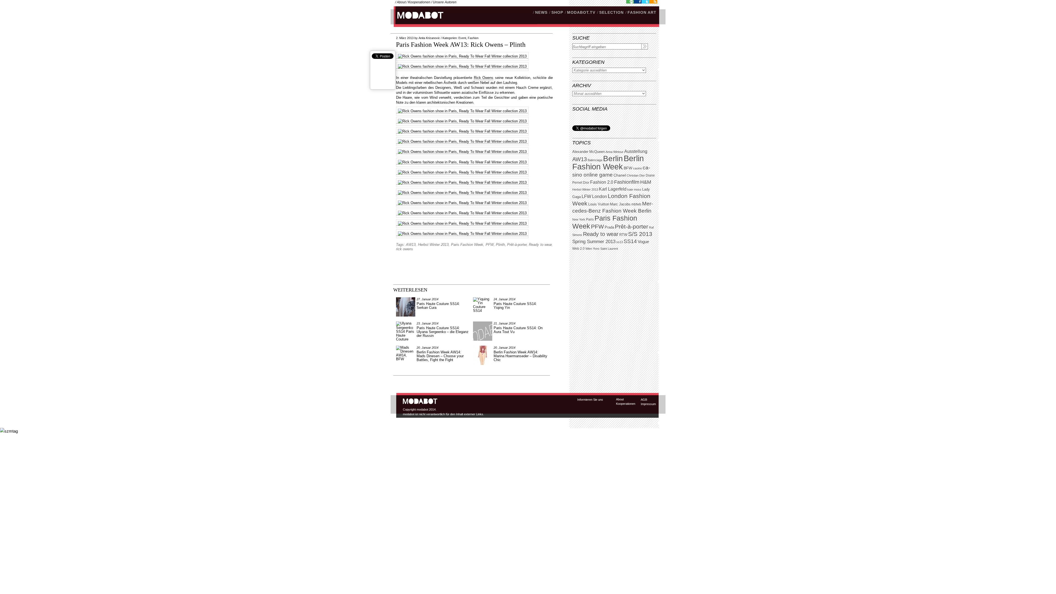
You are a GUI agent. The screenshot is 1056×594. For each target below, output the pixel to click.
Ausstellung (635, 151)
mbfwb (636, 204)
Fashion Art (642, 12)
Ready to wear (600, 234)
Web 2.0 (578, 249)
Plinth (500, 245)
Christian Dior (636, 175)
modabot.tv (581, 12)
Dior (586, 183)
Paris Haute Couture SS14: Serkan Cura (438, 306)
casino (637, 168)
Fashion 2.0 (601, 182)
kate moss (634, 189)
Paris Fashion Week (467, 245)
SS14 (630, 241)
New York (578, 219)
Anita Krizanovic (429, 38)
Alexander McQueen (588, 152)
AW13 (579, 159)
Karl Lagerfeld (612, 189)
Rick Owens (484, 78)
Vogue (643, 242)
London (599, 196)
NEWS (541, 12)
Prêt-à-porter (631, 226)
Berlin (613, 158)
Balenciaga (595, 160)
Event (462, 38)
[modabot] (417, 21)
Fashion (473, 38)
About (401, 2)
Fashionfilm (626, 182)
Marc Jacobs (620, 204)
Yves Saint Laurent (605, 248)
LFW (586, 196)
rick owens (404, 249)
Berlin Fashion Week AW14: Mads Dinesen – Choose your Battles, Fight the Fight (440, 356)
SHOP (557, 12)
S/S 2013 (640, 234)
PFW (597, 226)
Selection (611, 12)
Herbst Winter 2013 (585, 189)
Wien (588, 248)
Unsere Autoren (445, 2)
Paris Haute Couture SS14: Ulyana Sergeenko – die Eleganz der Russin (443, 332)
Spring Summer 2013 (593, 241)
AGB (644, 399)
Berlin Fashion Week (608, 162)
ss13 (619, 242)
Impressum (648, 404)
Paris (590, 219)
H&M (645, 182)
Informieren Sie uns (590, 399)
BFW (628, 168)
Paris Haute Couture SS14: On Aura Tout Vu (518, 330)
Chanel (620, 175)
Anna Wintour (614, 151)
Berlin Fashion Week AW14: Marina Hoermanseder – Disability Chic (520, 356)
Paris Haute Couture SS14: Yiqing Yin (515, 306)
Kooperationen (419, 2)
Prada (609, 227)
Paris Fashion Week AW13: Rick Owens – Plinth (461, 44)
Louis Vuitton (598, 204)
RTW (623, 235)
